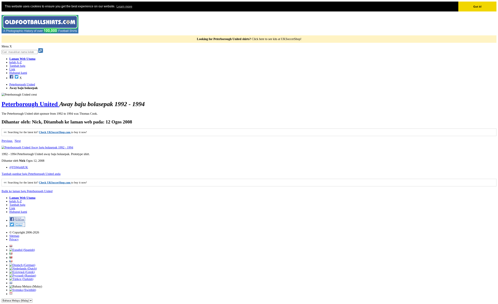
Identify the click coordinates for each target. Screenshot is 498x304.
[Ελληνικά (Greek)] (22, 272)
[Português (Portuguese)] (10, 257)
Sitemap (14, 236)
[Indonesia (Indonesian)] (10, 293)
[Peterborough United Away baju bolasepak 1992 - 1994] (37, 147)
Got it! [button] (477, 6)
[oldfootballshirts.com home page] (40, 32)
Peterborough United (30, 103)
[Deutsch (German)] (22, 265)
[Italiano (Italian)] (10, 253)
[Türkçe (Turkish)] (21, 279)
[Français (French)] (10, 261)
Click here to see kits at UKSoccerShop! (276, 39)
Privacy (14, 239)
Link (12, 69)
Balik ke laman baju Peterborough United (27, 191)
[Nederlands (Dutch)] (23, 268)
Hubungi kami (18, 72)
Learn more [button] (124, 6)
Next (18, 140)
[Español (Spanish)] (22, 250)
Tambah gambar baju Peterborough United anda (31, 174)
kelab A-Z (15, 62)
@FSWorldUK (18, 167)
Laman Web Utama (22, 58)
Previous (7, 140)
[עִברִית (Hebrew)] (10, 283)
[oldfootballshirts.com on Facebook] (11, 77)
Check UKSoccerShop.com (55, 132)
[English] (10, 246)
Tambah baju (17, 65)
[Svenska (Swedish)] (22, 290)
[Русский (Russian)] (22, 275)
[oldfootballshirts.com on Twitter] (16, 77)
